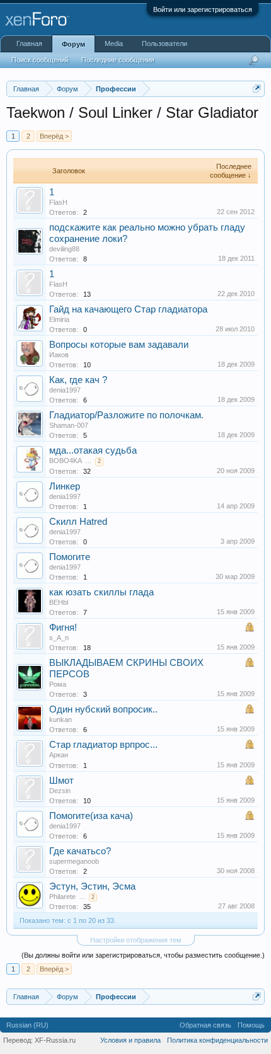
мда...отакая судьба (93, 450)
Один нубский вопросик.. (103, 709)
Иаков (59, 354)
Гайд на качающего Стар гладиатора (128, 309)
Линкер (64, 486)
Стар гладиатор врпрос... (103, 745)
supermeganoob (74, 861)
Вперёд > (54, 136)
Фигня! (63, 627)
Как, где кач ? (78, 380)
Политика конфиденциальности (217, 1040)
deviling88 (64, 249)
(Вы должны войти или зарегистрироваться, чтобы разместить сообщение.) (143, 955)
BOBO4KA (65, 460)
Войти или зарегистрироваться (202, 9)
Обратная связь (205, 1025)
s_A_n (59, 637)
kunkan (60, 719)
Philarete (62, 896)
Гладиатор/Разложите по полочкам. (126, 415)
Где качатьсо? (80, 851)
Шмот (61, 781)
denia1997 (65, 390)
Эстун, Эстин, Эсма (92, 886)
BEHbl (58, 602)
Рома (57, 684)
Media (114, 43)
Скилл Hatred (78, 522)
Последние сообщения (117, 60)
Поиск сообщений (40, 60)
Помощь (251, 1025)
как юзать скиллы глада (101, 592)
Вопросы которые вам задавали (118, 345)
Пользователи (164, 43)
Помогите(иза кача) (91, 816)
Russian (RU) (27, 1025)
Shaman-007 (68, 425)
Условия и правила (130, 1040)
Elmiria (59, 319)
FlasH (58, 202)
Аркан (58, 755)
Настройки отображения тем (136, 940)
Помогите (69, 557)
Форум (73, 44)
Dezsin (60, 790)
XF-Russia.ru (55, 1040)
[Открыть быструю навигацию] (257, 88)
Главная (29, 43)
